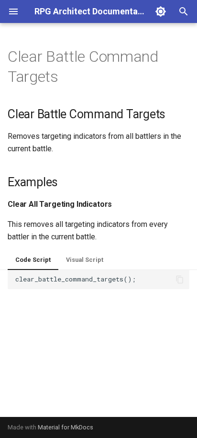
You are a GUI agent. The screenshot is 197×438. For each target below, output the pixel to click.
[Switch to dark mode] (160, 11)
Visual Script (84, 259)
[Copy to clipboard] (180, 279)
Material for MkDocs (65, 427)
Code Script (33, 259)
